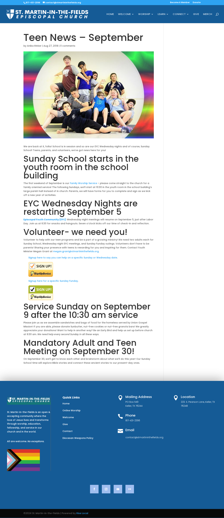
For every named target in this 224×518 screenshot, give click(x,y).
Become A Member (180, 2)
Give (196, 14)
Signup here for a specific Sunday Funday (53, 281)
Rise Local (82, 513)
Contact (67, 431)
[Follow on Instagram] (106, 489)
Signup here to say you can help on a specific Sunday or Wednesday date (72, 257)
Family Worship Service (83, 183)
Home (110, 14)
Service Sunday (56, 306)
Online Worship (71, 410)
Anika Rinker (34, 45)
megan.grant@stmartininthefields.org (76, 251)
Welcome (124, 14)
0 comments (67, 45)
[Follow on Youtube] (118, 489)
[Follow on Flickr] (129, 489)
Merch (207, 14)
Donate (197, 2)
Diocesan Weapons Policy (77, 438)
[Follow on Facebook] (94, 489)
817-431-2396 (33, 2)
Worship (144, 14)
